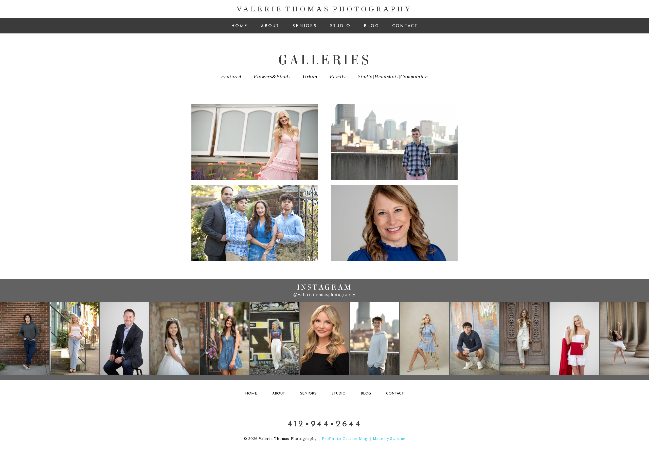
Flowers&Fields (272, 76)
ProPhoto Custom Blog (345, 438)
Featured (231, 76)
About (270, 26)
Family (338, 76)
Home (239, 26)
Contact (405, 26)
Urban (310, 76)
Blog (371, 26)
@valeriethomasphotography (324, 294)
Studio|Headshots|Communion (393, 76)
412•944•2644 (324, 423)
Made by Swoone (389, 438)
